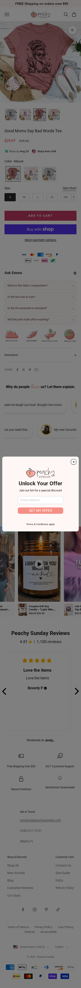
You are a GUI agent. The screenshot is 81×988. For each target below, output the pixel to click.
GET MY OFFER (40, 511)
